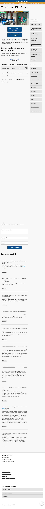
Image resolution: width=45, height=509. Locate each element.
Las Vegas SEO (13, 278)
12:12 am (25, 367)
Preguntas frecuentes (6, 459)
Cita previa (33, 68)
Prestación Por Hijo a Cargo (36, 44)
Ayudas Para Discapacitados (34, 34)
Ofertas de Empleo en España (8, 461)
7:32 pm (25, 295)
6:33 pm (25, 387)
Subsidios (33, 87)
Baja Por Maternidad (35, 24)
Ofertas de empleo (7, 489)
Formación (33, 103)
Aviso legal (4, 476)
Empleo (33, 95)
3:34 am (25, 433)
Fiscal (32, 99)
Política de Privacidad (6, 474)
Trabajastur (34, 60)
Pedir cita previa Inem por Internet (15, 29)
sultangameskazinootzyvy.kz (9, 346)
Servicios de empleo (35, 111)
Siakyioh (13, 261)
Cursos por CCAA (35, 72)
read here (14, 295)
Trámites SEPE (34, 83)
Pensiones (33, 91)
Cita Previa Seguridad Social (36, 29)
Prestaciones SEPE (35, 80)
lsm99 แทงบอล (12, 387)
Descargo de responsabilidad (8, 478)
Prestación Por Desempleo (34, 39)
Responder (4, 272)
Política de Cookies (6, 472)
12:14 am (25, 407)
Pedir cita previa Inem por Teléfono (15, 34)
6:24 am (25, 328)
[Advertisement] (14, 160)
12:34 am (25, 314)
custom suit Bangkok (9, 328)
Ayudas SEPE (34, 76)
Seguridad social (35, 107)
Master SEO (5, 496)
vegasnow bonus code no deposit (10, 311)
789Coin (14, 433)
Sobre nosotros (5, 457)
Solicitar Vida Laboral (7, 493)
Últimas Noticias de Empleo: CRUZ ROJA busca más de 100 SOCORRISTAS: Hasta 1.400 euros (23, 3)
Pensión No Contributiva (34, 50)
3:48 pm (25, 278)
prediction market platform (9, 367)
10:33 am (25, 260)
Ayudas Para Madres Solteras (35, 55)
